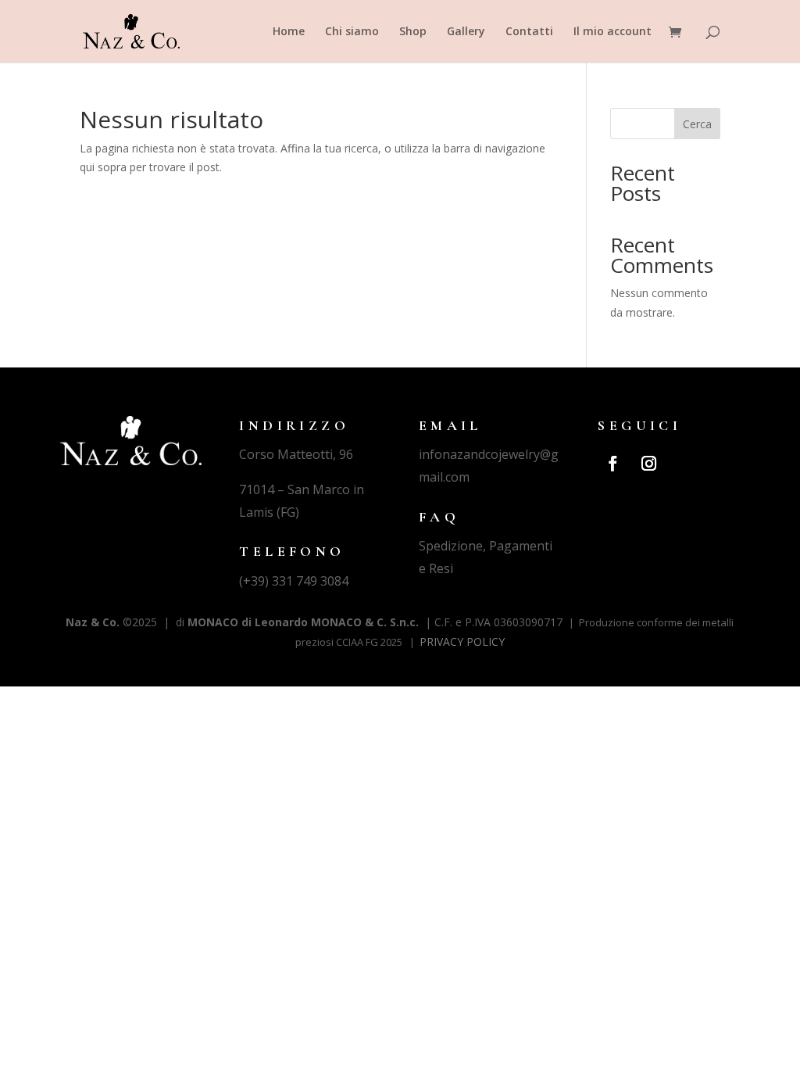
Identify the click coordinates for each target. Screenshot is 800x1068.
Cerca (697, 123)
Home (289, 32)
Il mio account (612, 32)
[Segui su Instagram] (648, 463)
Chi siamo (352, 32)
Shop (413, 32)
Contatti (529, 32)
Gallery (466, 32)
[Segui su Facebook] (612, 463)
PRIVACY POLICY (462, 641)
